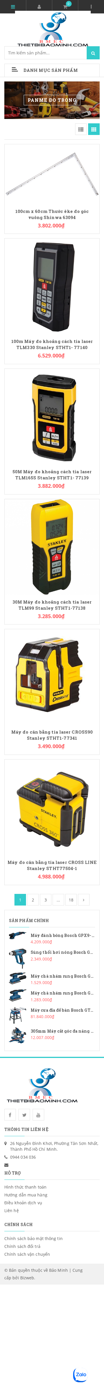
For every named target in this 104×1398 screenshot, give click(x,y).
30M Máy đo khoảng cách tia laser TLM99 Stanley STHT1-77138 (52, 605)
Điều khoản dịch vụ (23, 1202)
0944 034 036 (23, 1157)
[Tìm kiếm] (93, 52)
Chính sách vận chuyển (27, 1254)
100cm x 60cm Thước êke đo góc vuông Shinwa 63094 (52, 214)
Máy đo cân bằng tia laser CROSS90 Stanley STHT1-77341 (52, 735)
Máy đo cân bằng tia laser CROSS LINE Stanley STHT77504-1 (52, 865)
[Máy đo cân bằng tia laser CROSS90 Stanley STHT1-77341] (52, 676)
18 (71, 900)
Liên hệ (11, 1210)
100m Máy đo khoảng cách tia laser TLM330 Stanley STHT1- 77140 (52, 344)
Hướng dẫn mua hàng (25, 1195)
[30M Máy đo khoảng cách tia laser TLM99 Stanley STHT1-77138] (52, 546)
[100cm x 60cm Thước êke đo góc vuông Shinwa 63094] (52, 173)
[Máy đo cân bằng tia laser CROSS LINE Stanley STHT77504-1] (52, 807)
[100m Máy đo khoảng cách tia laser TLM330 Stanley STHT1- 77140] (52, 286)
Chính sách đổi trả (22, 1246)
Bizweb (27, 1277)
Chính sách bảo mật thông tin (33, 1238)
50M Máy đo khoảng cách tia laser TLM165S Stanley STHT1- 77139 (52, 475)
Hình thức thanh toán (25, 1187)
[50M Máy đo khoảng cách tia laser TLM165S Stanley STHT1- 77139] (52, 416)
